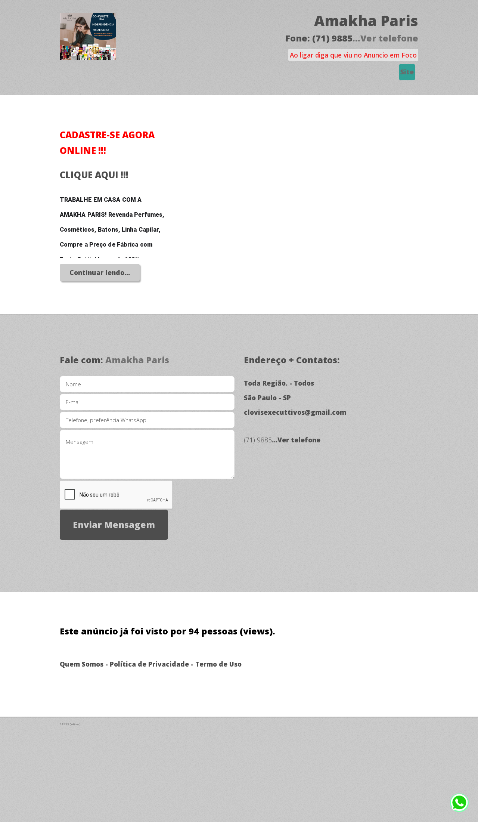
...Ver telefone (385, 38)
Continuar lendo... (99, 272)
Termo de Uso (218, 663)
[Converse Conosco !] (459, 807)
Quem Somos (81, 663)
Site (407, 71)
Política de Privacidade (149, 663)
